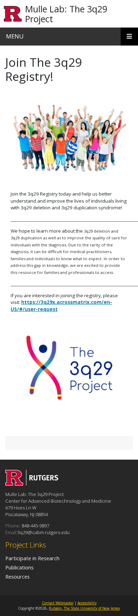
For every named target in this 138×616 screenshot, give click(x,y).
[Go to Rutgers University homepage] (13, 14)
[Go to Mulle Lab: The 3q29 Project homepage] (31, 483)
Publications (19, 567)
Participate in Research (32, 558)
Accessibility (87, 602)
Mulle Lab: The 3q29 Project (66, 14)
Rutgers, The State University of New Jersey (84, 608)
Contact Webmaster (58, 602)
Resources (17, 576)
